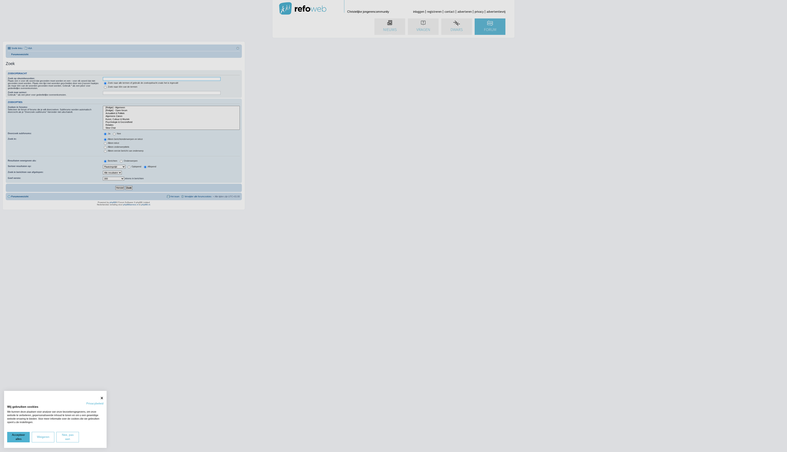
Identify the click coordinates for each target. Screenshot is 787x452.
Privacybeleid (94, 403)
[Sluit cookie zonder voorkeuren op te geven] (101, 398)
